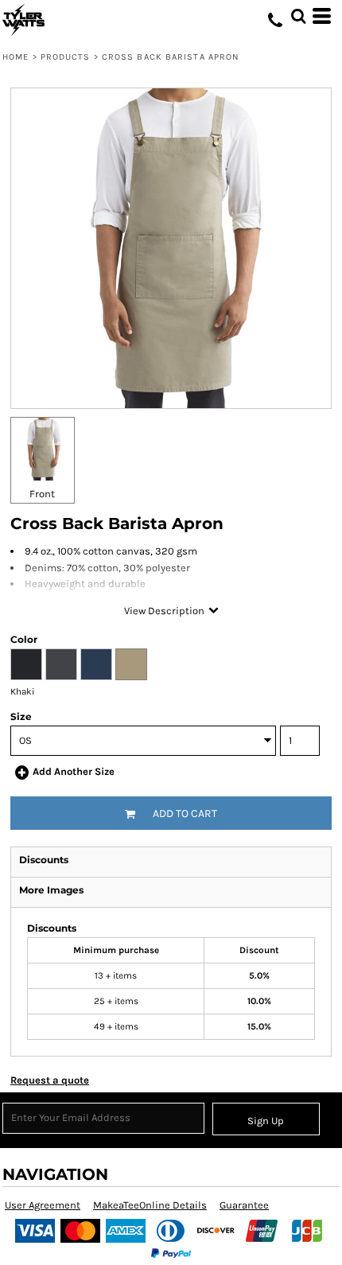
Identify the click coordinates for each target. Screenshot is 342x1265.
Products (66, 57)
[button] (298, 16)
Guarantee (244, 1205)
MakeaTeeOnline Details (150, 1205)
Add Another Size (74, 771)
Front (42, 494)
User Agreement (42, 1205)
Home (15, 57)
